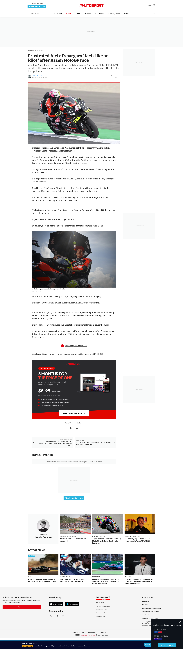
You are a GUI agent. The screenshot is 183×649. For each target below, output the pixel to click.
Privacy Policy (103, 632)
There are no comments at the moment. (74, 461)
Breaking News (114, 14)
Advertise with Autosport (150, 611)
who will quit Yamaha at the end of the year (88, 331)
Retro (126, 14)
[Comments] (117, 76)
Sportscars (99, 14)
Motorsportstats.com (103, 613)
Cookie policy (92, 632)
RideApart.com (101, 616)
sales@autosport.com (150, 618)
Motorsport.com (101, 609)
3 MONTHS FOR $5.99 (37, 6)
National (88, 14)
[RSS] (69, 616)
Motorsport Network (87, 635)
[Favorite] (111, 76)
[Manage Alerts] (77, 428)
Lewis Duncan (37, 75)
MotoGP (69, 14)
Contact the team (148, 615)
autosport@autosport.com (151, 608)
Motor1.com (100, 602)
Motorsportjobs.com (103, 606)
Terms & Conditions (79, 632)
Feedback (145, 601)
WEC (78, 14)
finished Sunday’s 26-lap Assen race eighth (61, 148)
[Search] (154, 14)
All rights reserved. (101, 635)
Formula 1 (58, 14)
